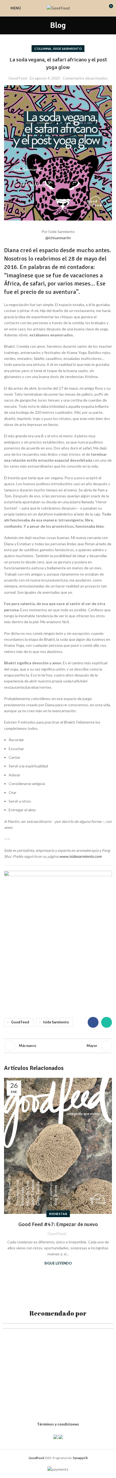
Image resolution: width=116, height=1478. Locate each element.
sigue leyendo (58, 1263)
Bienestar (58, 1214)
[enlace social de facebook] (93, 1022)
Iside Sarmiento (67, 49)
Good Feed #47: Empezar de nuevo (58, 1224)
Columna (42, 49)
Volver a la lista (58, 1045)
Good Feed (20, 1022)
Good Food (17, 78)
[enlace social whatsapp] (106, 1022)
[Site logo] (58, 7)
